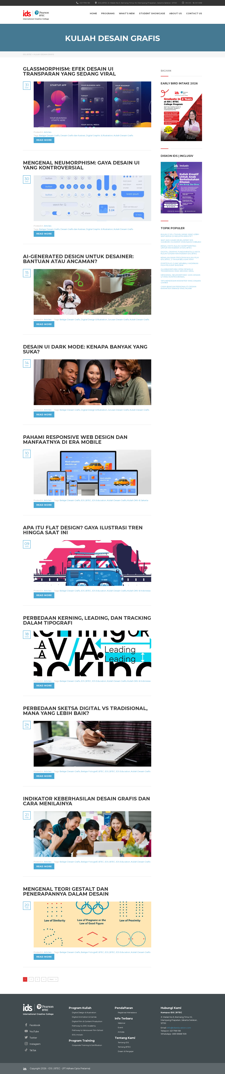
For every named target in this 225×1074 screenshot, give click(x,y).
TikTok (32, 1050)
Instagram (35, 1044)
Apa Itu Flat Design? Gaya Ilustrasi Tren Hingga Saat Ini (83, 530)
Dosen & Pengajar (126, 1051)
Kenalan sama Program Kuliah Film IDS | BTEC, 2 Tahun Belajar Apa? (180, 258)
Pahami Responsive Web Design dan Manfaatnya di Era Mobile (75, 439)
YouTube (34, 1031)
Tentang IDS (123, 1042)
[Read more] (92, 83)
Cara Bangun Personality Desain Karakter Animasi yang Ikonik (178, 287)
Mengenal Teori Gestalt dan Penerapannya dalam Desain (66, 891)
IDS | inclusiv (77, 1034)
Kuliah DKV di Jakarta (137, 500)
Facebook (34, 1025)
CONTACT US (194, 13)
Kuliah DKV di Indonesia (138, 590)
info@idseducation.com (179, 1027)
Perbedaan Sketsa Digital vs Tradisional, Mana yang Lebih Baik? (85, 710)
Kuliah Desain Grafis (123, 135)
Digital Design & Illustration (94, 319)
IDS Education (99, 500)
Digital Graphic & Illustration (99, 135)
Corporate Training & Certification (87, 1045)
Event (120, 1027)
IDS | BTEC (86, 500)
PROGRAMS (108, 13)
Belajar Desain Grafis (49, 135)
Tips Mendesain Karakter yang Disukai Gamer (181, 282)
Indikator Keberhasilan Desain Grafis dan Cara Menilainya (86, 801)
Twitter (33, 1037)
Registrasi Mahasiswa (127, 1012)
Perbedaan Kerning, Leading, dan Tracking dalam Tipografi (87, 620)
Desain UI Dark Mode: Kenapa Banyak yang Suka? (85, 349)
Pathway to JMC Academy (84, 1026)
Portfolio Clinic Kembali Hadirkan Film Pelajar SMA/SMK (179, 264)
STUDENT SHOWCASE (152, 13)
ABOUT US (175, 13)
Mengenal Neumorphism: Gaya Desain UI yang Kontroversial (81, 165)
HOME (93, 13)
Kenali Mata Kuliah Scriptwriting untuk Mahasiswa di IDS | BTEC (178, 247)
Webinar (121, 1023)
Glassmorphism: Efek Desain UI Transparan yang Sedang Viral (69, 71)
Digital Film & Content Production (87, 1021)
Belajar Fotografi (89, 771)
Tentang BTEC (124, 1047)
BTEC (101, 771)
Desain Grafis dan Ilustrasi (72, 135)
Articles (47, 132)
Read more (44, 140)
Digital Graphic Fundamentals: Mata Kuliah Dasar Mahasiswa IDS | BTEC (180, 253)
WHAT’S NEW (127, 13)
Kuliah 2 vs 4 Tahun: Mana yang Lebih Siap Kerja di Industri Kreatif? (180, 235)
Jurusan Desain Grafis (118, 319)
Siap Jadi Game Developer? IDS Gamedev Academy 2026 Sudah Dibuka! (181, 241)
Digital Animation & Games (84, 1017)
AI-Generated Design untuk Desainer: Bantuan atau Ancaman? (78, 258)
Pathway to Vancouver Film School (87, 1030)
